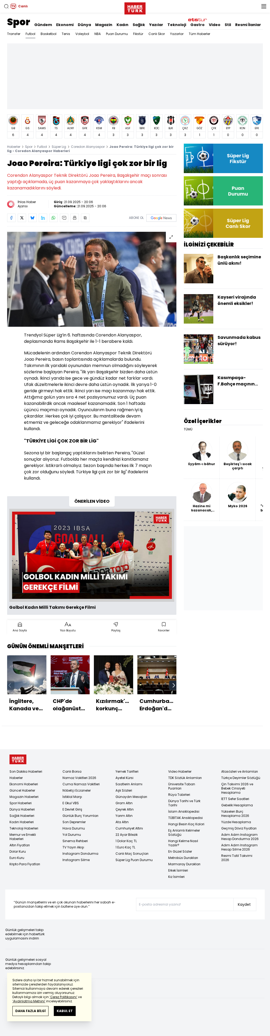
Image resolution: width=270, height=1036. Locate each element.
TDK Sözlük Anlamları (185, 778)
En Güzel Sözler (180, 851)
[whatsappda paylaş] (53, 218)
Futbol (30, 34)
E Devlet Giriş (72, 809)
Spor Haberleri (20, 803)
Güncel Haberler (22, 790)
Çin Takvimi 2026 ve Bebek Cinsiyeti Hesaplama (237, 788)
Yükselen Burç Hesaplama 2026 (235, 813)
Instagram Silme (76, 860)
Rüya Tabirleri (179, 794)
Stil (228, 24)
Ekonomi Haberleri (23, 784)
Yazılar (156, 24)
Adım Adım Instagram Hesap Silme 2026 (239, 847)
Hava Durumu (73, 828)
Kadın (122, 24)
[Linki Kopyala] (85, 218)
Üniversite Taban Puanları (181, 786)
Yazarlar (177, 34)
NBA (97, 34)
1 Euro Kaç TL (125, 847)
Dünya (84, 24)
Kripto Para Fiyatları (24, 864)
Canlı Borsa (71, 771)
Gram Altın (124, 803)
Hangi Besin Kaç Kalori (186, 824)
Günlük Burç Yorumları (80, 815)
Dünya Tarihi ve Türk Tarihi (184, 803)
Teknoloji (176, 24)
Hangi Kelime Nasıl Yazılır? (183, 843)
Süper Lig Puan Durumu (134, 860)
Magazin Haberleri (23, 796)
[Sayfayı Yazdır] (74, 218)
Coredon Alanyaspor (88, 146)
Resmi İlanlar (248, 24)
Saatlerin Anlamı (128, 784)
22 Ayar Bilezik (126, 834)
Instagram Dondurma (80, 853)
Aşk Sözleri (123, 790)
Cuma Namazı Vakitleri (81, 784)
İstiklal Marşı (72, 796)
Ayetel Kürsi (124, 778)
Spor (18, 22)
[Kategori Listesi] (263, 6)
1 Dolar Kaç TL (126, 841)
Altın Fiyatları (19, 845)
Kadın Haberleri (21, 822)
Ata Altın (122, 822)
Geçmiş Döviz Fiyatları (239, 828)
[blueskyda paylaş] (32, 218)
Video (214, 24)
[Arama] (6, 6)
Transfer (13, 34)
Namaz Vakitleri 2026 (79, 778)
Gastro (197, 24)
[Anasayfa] (17, 759)
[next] (174, 685)
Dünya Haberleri (22, 809)
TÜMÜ (188, 429)
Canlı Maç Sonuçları (131, 853)
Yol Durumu (71, 834)
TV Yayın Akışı (73, 847)
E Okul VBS (70, 803)
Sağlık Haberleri (21, 815)
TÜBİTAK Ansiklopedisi (185, 818)
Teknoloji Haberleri (23, 828)
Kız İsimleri (176, 876)
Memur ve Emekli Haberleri (22, 836)
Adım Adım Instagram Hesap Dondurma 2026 (240, 836)
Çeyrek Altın (124, 809)
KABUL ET (65, 1011)
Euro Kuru (16, 858)
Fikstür (138, 34)
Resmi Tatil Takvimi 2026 (236, 857)
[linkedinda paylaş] (43, 218)
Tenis (66, 34)
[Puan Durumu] (223, 190)
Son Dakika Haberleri (25, 771)
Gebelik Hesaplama (237, 805)
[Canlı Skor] (223, 223)
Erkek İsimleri (178, 870)
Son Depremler (74, 822)
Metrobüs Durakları (183, 858)
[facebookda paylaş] (11, 218)
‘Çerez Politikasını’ (63, 997)
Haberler (13, 146)
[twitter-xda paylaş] (22, 218)
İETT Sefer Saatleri (235, 799)
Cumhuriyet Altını (129, 828)
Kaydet (244, 904)
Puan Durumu (117, 34)
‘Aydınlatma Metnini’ (28, 1001)
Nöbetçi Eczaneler (76, 790)
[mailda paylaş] (64, 218)
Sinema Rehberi (75, 841)
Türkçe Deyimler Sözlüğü (240, 778)
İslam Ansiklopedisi (183, 811)
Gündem (43, 24)
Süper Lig (59, 146)
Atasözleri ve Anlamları (239, 771)
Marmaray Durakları (184, 864)
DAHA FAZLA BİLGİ (30, 1011)
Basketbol (48, 34)
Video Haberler (179, 771)
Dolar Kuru (17, 851)
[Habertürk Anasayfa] (135, 7)
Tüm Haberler (199, 34)
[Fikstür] (223, 158)
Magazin (103, 24)
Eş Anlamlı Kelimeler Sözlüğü (184, 832)
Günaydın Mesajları (131, 796)
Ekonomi (65, 24)
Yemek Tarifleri (126, 771)
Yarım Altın (124, 815)
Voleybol (82, 34)
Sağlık (139, 24)
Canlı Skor (156, 34)
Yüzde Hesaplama (236, 822)
